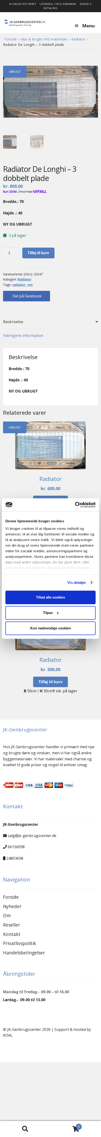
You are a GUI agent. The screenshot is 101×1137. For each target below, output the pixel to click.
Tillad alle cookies (50, 597)
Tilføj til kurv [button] (50, 681)
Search (25, 1129)
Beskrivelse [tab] (13, 321)
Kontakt (11, 934)
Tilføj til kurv (38, 253)
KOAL (8, 1035)
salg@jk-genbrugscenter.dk (32, 835)
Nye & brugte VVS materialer (44, 39)
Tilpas (48, 613)
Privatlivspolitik (19, 943)
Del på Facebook (27, 296)
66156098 (16, 846)
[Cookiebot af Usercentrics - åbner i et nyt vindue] (75, 505)
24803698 (14, 858)
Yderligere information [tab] (23, 335)
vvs (30, 284)
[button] (91, 72)
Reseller (11, 925)
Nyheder (12, 906)
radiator (18, 284)
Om (7, 915)
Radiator (78, 39)
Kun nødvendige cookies (50, 628)
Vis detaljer (76, 583)
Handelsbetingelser (24, 952)
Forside (11, 39)
